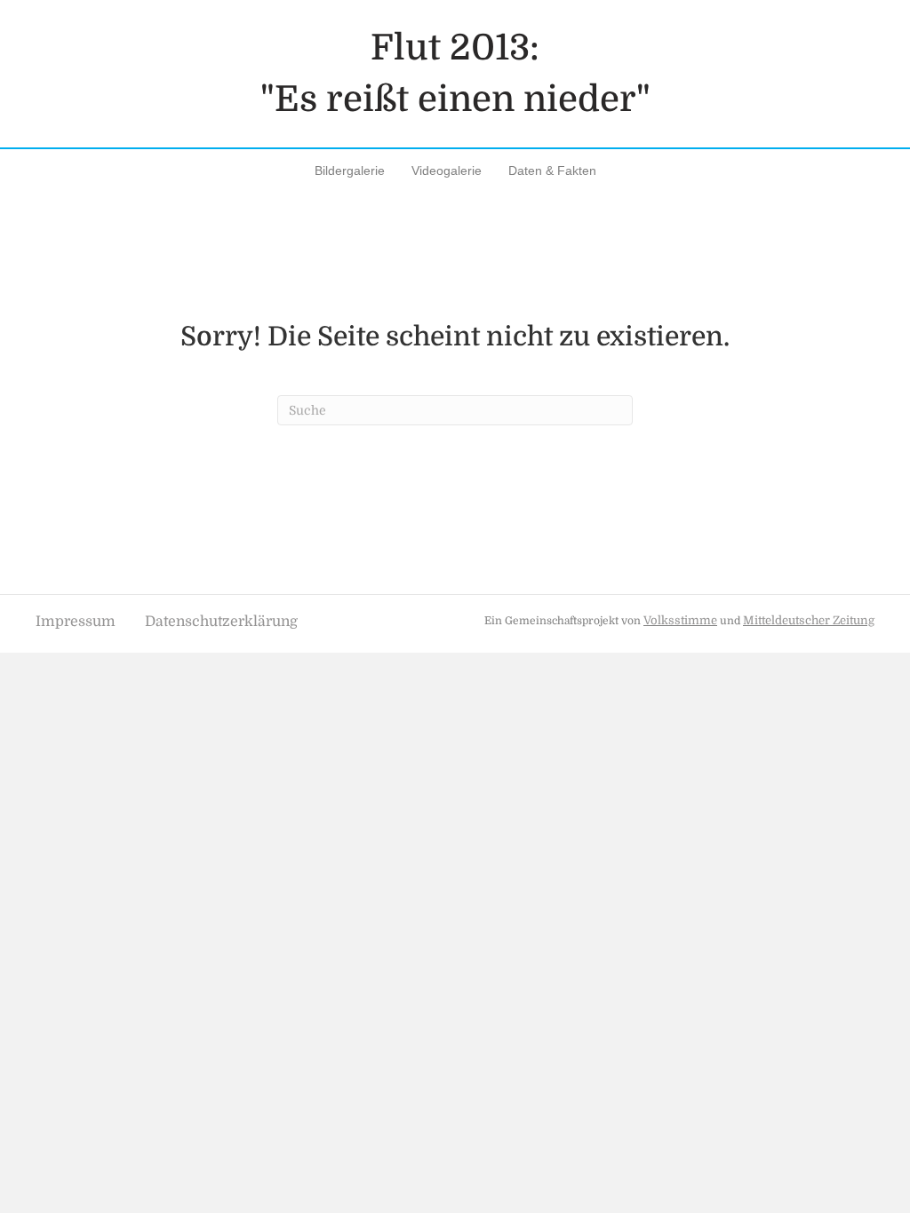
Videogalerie (446, 170)
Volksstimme (680, 620)
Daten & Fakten (552, 170)
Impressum (76, 622)
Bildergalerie (350, 170)
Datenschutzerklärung (221, 622)
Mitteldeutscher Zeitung (808, 620)
